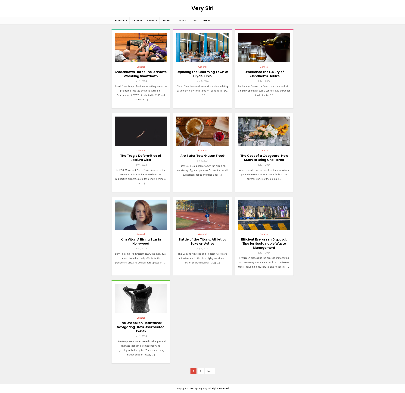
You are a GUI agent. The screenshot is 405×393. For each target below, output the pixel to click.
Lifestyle (181, 20)
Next (209, 371)
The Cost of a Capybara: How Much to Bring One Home (264, 157)
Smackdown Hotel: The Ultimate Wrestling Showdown (141, 74)
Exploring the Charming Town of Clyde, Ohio (202, 74)
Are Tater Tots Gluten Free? (202, 155)
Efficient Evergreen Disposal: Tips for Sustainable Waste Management (264, 243)
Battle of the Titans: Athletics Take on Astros (202, 241)
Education (121, 20)
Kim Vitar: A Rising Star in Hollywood (141, 241)
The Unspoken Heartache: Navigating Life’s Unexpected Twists (141, 327)
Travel (206, 20)
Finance (137, 20)
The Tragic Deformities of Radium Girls (140, 157)
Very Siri (202, 8)
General (152, 20)
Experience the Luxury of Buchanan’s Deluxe (264, 74)
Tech (194, 20)
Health (166, 20)
